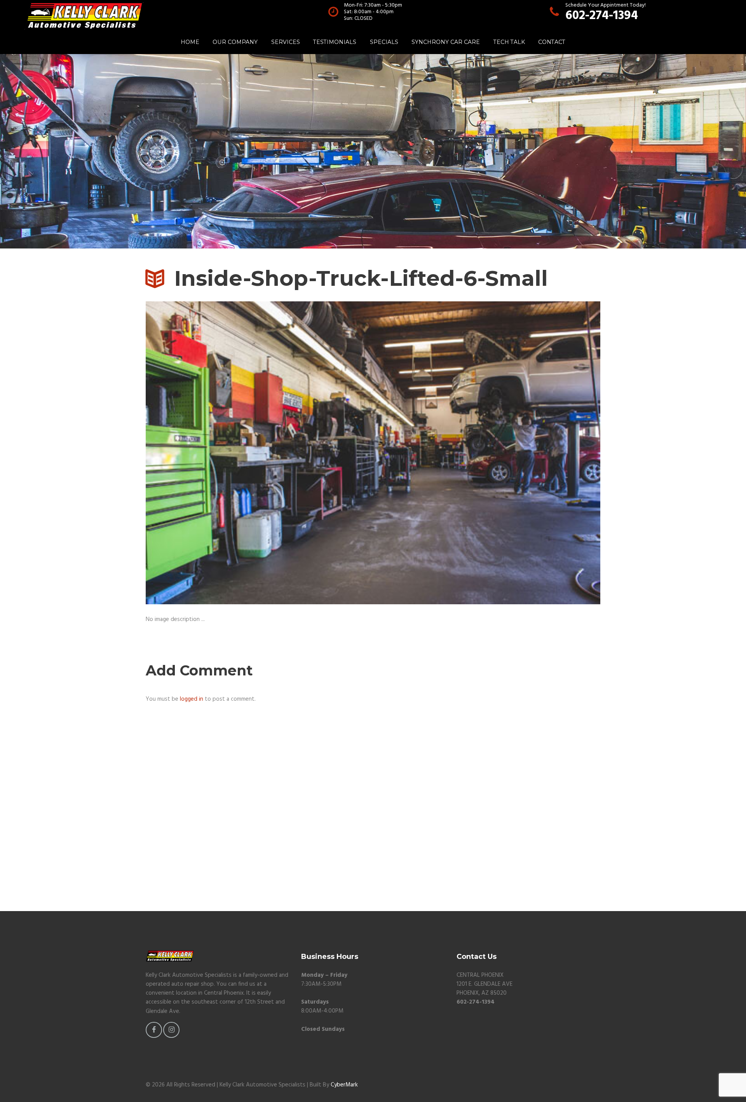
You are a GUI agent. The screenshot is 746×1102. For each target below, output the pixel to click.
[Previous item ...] (259, 453)
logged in (191, 699)
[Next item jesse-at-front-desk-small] (486, 453)
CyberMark (344, 1085)
